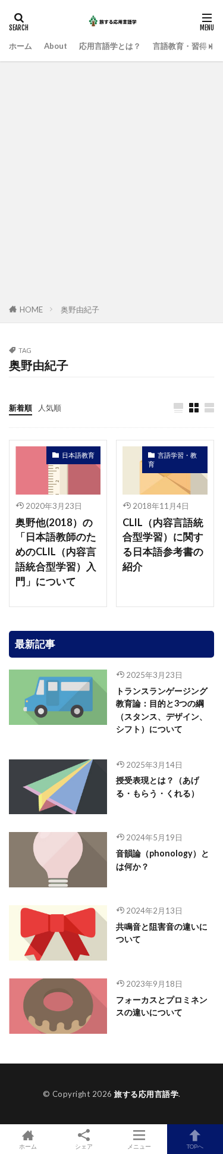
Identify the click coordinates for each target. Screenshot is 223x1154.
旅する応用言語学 (146, 1094)
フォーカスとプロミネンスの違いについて (162, 1005)
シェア (84, 1146)
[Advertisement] (111, 184)
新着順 (20, 407)
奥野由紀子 (80, 309)
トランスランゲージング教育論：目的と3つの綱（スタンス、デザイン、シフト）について (162, 710)
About (55, 46)
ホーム (20, 46)
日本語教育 (78, 455)
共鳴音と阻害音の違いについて (162, 932)
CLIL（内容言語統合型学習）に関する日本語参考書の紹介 (163, 545)
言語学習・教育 (172, 459)
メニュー (139, 1146)
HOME (31, 309)
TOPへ (195, 1146)
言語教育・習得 (180, 46)
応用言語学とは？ (110, 46)
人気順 (49, 407)
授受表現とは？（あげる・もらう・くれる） (157, 786)
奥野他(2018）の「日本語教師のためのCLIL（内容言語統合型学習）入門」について (55, 552)
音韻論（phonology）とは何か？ (162, 859)
